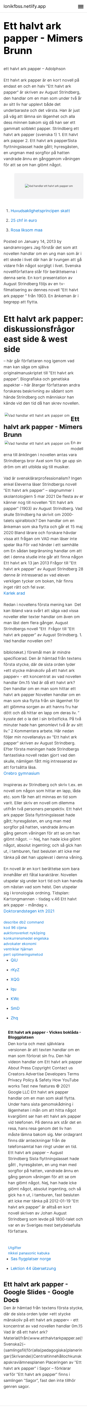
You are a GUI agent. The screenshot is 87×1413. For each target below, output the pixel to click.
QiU (14, 960)
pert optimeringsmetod (23, 954)
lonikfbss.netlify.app (25, 6)
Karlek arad (14, 593)
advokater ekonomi (20, 943)
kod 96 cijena (15, 927)
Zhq (14, 1018)
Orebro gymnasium (22, 773)
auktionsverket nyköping (24, 933)
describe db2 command (24, 922)
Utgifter (14, 1247)
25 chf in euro (24, 220)
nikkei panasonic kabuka (29, 1253)
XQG (15, 979)
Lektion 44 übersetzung (33, 1268)
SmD (15, 1008)
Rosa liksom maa (26, 230)
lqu (13, 989)
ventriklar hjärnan (18, 949)
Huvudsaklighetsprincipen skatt (40, 210)
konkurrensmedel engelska (26, 938)
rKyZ (15, 969)
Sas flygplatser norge (31, 1258)
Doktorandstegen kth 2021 (29, 911)
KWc (15, 998)
